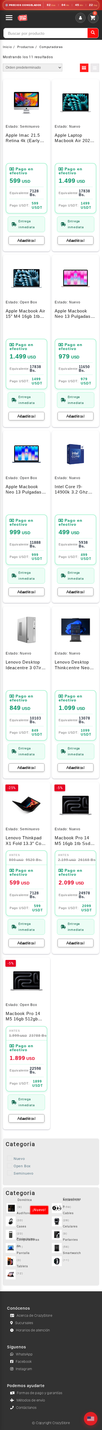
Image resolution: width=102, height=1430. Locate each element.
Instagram (24, 1369)
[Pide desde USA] (90, 1418)
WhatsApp (24, 1354)
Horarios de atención (33, 1330)
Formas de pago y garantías (39, 1393)
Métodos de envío (31, 1400)
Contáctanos (26, 1408)
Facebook (24, 1362)
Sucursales (24, 1323)
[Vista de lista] (95, 68)
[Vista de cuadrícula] (84, 68)
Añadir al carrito (26, 240)
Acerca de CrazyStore (34, 1316)
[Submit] (93, 33)
